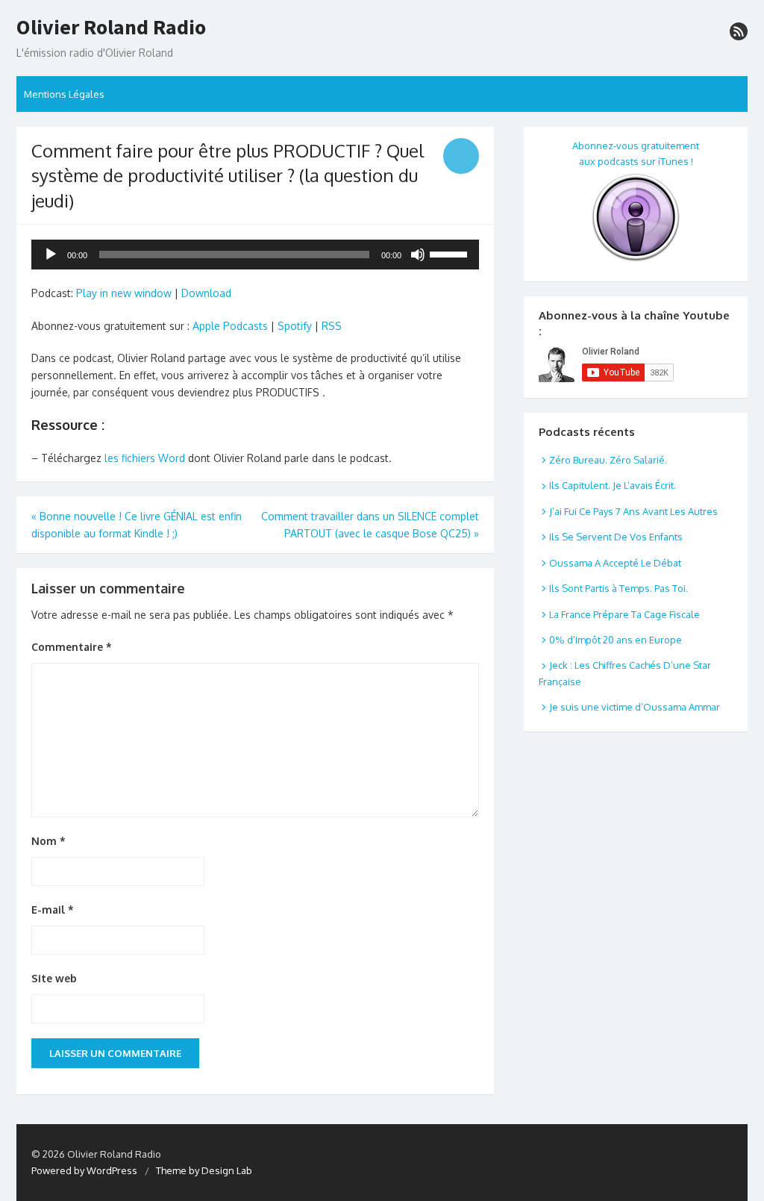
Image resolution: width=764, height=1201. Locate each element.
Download (206, 293)
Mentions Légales (64, 94)
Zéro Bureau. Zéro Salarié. (608, 460)
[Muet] (417, 254)
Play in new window (124, 293)
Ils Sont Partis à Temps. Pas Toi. (618, 588)
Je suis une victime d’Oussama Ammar (634, 707)
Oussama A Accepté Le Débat (615, 563)
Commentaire (71, 646)
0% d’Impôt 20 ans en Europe (615, 640)
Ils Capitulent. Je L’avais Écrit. (612, 485)
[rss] (739, 31)
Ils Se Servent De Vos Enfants (616, 537)
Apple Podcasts (230, 325)
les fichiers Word (144, 458)
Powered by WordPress (84, 1170)
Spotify (295, 325)
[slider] (451, 253)
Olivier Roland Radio (111, 27)
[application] (255, 254)
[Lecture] (50, 254)
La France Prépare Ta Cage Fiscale (624, 614)
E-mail (52, 909)
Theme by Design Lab (204, 1170)
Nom (48, 841)
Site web (54, 978)
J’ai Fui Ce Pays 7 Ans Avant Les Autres (633, 511)
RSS (332, 325)
